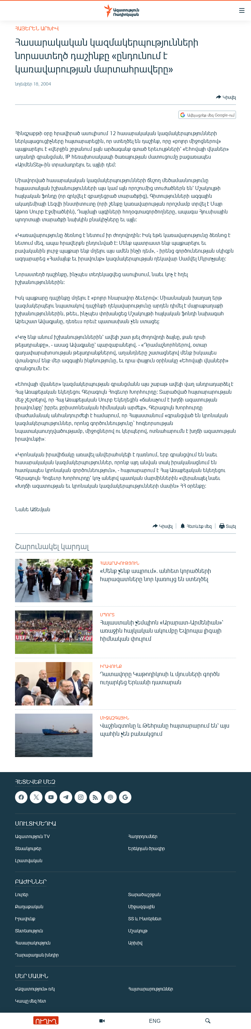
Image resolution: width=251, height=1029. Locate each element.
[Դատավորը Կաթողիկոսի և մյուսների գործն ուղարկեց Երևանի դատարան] (53, 683)
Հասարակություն (119, 563)
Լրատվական (28, 860)
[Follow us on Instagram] (81, 797)
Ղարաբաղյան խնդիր (37, 955)
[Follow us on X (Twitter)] (36, 797)
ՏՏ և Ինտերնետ (144, 919)
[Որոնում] (208, 1021)
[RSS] (95, 797)
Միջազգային (114, 717)
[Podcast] (110, 797)
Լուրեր (21, 894)
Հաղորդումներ (142, 836)
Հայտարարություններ (150, 989)
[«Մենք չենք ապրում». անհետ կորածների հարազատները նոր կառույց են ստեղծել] (53, 580)
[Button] (226, 97)
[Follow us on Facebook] (21, 797)
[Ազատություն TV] (102, 1021)
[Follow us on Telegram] (65, 797)
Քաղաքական (29, 907)
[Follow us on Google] (125, 797)
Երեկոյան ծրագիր (146, 848)
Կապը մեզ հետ (30, 1001)
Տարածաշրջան (144, 894)
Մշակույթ (137, 931)
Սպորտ (107, 614)
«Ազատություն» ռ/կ (35, 989)
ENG (154, 1021)
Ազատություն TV (32, 836)
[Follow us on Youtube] (51, 797)
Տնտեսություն (29, 931)
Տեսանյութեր (28, 848)
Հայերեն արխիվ (37, 28)
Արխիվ (135, 943)
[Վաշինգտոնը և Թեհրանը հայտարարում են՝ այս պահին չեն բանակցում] (53, 735)
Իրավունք (111, 666)
